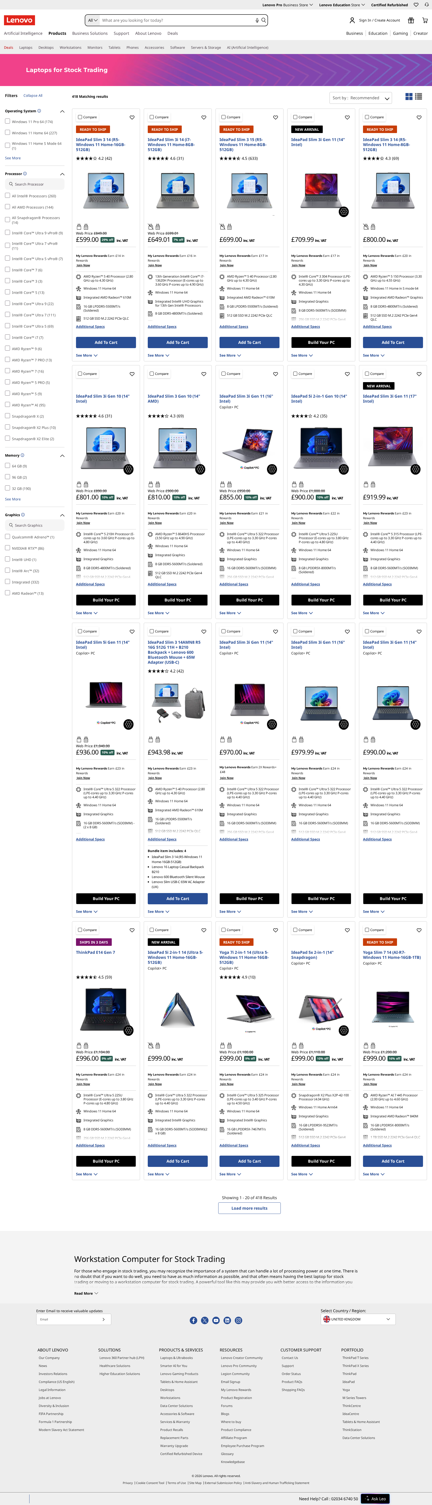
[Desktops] (55, 47)
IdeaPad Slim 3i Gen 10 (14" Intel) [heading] (103, 398)
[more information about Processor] (24, 174)
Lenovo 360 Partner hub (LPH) (122, 1357)
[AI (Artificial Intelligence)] (270, 47)
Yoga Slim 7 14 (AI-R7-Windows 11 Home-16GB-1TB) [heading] (392, 955)
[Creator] (429, 33)
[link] (427, 6)
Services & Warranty (175, 1421)
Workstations (170, 1397)
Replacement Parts (174, 1437)
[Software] (187, 47)
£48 (222, 772)
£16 (189, 256)
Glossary (227, 1453)
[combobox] (92, 20)
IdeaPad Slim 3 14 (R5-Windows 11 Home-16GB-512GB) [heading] (100, 144)
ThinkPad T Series (355, 1357)
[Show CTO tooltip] (344, 212)
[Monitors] (104, 47)
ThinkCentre (351, 1405)
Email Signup (230, 1381)
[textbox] (358, 1319)
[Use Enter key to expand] (403, 21)
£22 (333, 513)
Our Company (49, 1357)
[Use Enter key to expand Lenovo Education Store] (363, 5)
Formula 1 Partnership (55, 1421)
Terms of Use (177, 1483)
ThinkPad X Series (355, 1365)
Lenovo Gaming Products (179, 1373)
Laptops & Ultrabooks (176, 1357)
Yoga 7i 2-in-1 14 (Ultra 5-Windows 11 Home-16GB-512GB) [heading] (244, 957)
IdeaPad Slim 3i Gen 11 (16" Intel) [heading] (246, 398)
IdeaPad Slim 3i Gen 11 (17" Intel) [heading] (390, 398)
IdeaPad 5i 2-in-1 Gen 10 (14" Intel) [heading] (319, 398)
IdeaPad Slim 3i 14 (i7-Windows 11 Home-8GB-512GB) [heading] (171, 144)
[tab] (409, 96)
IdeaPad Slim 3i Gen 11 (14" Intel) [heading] (318, 142)
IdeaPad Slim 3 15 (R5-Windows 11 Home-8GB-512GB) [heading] (243, 144)
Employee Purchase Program (242, 1445)
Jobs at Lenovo (50, 1397)
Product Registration (236, 1397)
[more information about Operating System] (38, 111)
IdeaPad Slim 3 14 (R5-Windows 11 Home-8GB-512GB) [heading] (386, 144)
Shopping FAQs (293, 1389)
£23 (405, 513)
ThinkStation (352, 1429)
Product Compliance (236, 1429)
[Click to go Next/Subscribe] (103, 1319)
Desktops (167, 1389)
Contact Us (290, 1357)
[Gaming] (409, 33)
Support (288, 1365)
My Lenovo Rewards (236, 1389)
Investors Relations (53, 1373)
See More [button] (13, 158)
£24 (333, 768)
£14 (118, 256)
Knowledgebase (233, 1461)
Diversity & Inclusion (54, 1405)
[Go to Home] (19, 20)
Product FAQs (292, 1381)
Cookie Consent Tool (150, 1483)
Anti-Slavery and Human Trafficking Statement (277, 1483)
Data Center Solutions (176, 1405)
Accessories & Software (177, 1413)
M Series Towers (354, 1397)
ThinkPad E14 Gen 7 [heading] (95, 952)
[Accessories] (166, 47)
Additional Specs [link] (90, 327)
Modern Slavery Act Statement (61, 1429)
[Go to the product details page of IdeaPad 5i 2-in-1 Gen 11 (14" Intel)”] (178, 1009)
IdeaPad (348, 1381)
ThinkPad (349, 1373)
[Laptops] (34, 47)
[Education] (389, 33)
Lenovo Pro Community (239, 1365)
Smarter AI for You (173, 1365)
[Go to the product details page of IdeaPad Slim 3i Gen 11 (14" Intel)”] (393, 703)
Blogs (225, 1413)
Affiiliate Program (234, 1437)
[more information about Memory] (22, 455)
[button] (416, 5)
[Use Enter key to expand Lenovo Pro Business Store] (311, 5)
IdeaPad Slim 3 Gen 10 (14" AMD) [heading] (174, 398)
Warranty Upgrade (174, 1445)
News (43, 1365)
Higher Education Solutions (120, 1373)
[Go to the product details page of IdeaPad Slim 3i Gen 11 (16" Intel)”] (321, 703)
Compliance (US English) (56, 1381)
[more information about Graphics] (22, 515)
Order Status (291, 1373)
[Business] (364, 33)
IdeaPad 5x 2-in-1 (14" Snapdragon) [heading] (312, 955)
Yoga (346, 1389)
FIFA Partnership (51, 1413)
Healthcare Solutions (115, 1365)
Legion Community (235, 1373)
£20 (405, 256)
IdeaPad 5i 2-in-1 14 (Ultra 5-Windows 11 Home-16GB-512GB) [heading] (175, 957)
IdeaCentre (350, 1413)
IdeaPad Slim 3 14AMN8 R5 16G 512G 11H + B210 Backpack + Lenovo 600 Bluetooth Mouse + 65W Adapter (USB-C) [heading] (174, 652)
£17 (261, 256)
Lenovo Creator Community (242, 1357)
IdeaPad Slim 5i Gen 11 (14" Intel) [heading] (103, 644)
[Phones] (140, 47)
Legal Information (52, 1389)
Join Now (83, 265)
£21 (261, 513)
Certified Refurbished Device (181, 1453)
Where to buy (231, 1421)
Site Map (195, 1483)
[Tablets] (122, 47)
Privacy (128, 1483)
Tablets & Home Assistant (179, 1381)
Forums (226, 1405)
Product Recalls (171, 1429)
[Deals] (15, 47)
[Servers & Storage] (223, 47)
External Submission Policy (223, 1483)
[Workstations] (83, 47)
